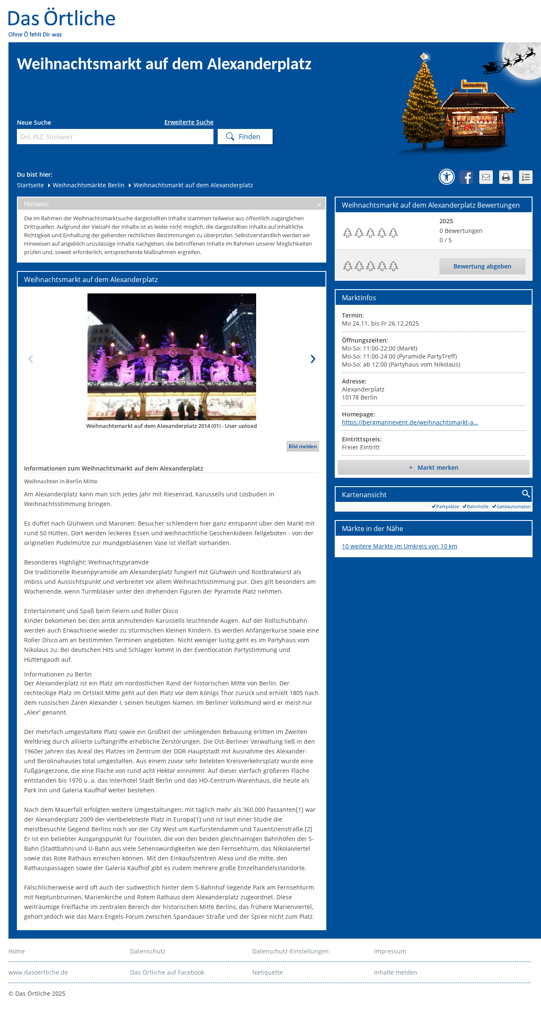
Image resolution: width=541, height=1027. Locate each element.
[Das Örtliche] (65, 13)
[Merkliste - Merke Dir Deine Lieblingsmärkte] (526, 177)
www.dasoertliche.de (38, 972)
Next (313, 356)
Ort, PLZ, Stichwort (54, 123)
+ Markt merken (434, 467)
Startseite (30, 185)
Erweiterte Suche (188, 122)
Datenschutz (148, 951)
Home (16, 951)
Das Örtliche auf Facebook (167, 972)
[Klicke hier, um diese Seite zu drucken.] (506, 177)
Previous (30, 356)
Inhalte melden (395, 972)
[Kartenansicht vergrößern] (526, 494)
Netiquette (267, 972)
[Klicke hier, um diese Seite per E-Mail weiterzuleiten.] (486, 177)
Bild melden (303, 446)
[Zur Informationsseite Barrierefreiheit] (446, 176)
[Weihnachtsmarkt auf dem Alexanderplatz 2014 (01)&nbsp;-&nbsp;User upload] (171, 356)
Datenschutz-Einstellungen (290, 951)
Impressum (390, 951)
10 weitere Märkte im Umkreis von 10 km (399, 546)
